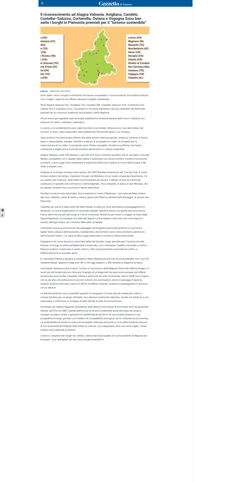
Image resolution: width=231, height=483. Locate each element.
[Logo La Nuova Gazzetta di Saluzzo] (115, 3)
